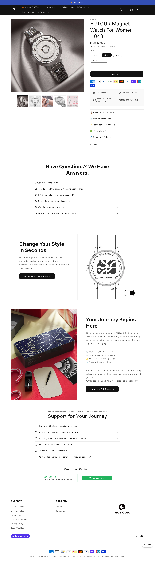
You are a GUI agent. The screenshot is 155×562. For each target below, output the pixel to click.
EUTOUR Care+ (17, 507)
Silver (106, 55)
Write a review (96, 478)
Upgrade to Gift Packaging (102, 389)
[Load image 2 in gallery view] (35, 101)
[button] (79, 7)
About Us (59, 507)
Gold (118, 55)
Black (96, 55)
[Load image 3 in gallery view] (47, 101)
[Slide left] (13, 101)
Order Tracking (17, 528)
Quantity (93, 60)
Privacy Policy (17, 524)
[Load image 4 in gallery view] (60, 101)
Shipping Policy (17, 511)
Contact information (118, 556)
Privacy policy (76, 556)
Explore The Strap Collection (37, 276)
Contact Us (60, 511)
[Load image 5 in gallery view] (72, 101)
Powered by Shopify (49, 556)
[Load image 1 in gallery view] (22, 101)
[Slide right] (81, 101)
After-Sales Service (19, 519)
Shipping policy (103, 556)
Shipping (93, 46)
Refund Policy (17, 515)
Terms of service (89, 556)
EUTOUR (39, 556)
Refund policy (64, 556)
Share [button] (95, 145)
